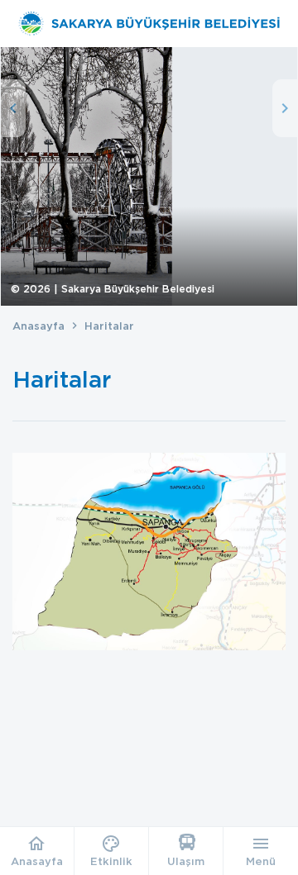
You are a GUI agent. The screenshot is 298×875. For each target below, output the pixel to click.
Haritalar (109, 326)
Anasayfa (38, 326)
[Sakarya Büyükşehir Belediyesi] (149, 23)
